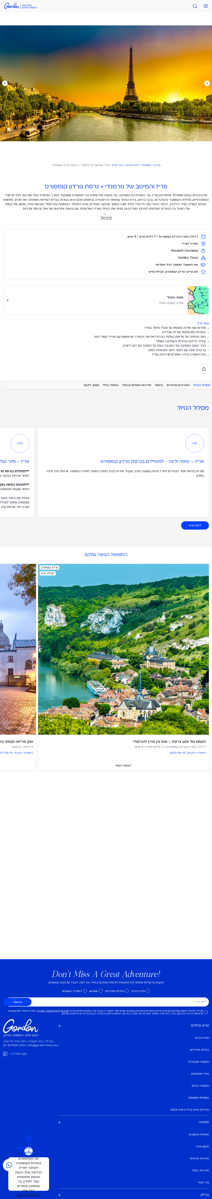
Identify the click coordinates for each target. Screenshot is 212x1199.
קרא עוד (106, 218)
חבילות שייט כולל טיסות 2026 (189, 1110)
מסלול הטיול (201, 385)
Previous (207, 83)
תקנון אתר (202, 1146)
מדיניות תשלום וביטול (136, 385)
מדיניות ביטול (200, 1170)
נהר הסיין (117, 165)
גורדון (157, 165)
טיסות (159, 385)
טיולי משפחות (200, 1074)
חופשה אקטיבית (198, 1062)
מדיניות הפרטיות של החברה (53, 1011)
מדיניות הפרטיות (29, 1195)
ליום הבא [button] (195, 525)
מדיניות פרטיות (199, 1158)
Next (5, 83)
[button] (205, 6)
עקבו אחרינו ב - (17, 1054)
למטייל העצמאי (72, 991)
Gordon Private (198, 1098)
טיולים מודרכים (114, 991)
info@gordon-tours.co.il (43, 1045)
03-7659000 (10, 1045)
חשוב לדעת (91, 385)
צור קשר (203, 1182)
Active (93, 991)
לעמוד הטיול (123, 766)
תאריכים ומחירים (178, 385)
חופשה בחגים (200, 1086)
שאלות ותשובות (199, 1134)
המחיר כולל (111, 385)
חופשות (146, 165)
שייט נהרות (132, 165)
